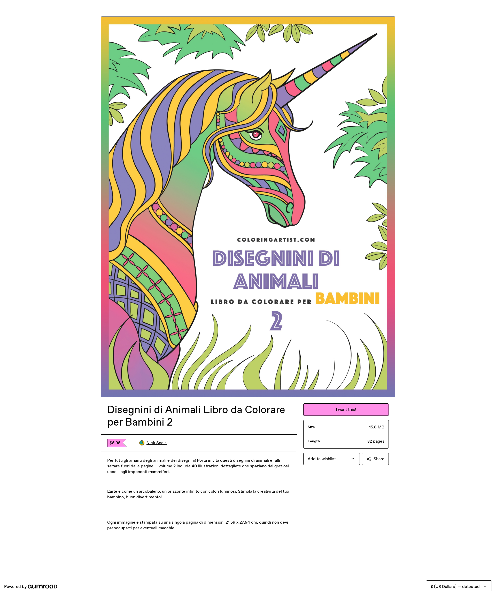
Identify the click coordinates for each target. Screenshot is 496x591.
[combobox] (331, 459)
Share (379, 458)
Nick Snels (156, 442)
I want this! (346, 409)
